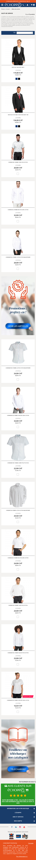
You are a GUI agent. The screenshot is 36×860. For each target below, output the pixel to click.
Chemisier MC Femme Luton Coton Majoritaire (18, 367)
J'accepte (30, 843)
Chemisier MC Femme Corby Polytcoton (18, 462)
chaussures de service (6, 26)
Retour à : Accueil (5, 9)
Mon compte (18, 821)
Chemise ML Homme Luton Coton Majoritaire (18, 510)
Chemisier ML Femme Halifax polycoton (18, 652)
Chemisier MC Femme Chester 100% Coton (18, 700)
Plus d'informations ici (21, 856)
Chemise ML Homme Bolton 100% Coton (18, 209)
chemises (5, 25)
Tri (14, 32)
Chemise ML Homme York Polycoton (18, 605)
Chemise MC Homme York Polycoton (18, 162)
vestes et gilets (11, 25)
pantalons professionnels (22, 25)
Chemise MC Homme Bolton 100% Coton (18, 557)
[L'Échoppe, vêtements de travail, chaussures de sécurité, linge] (13, 5)
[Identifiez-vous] (27, 5)
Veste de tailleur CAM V (18, 67)
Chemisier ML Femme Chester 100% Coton (18, 415)
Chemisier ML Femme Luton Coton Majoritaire (18, 257)
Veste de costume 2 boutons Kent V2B (18, 114)
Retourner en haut (27, 782)
